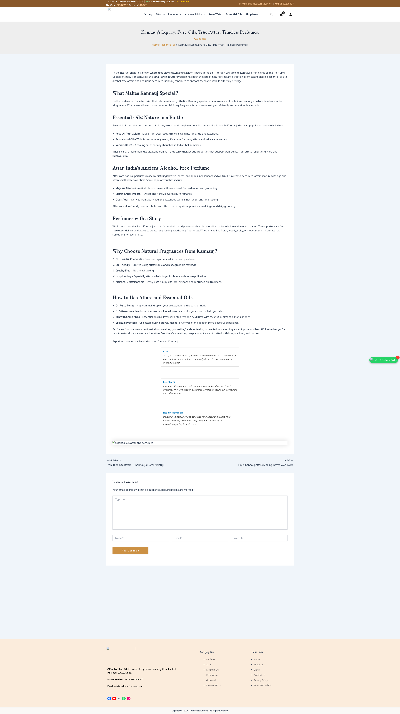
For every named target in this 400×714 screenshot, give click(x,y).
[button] (163, 14)
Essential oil (169, 382)
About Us (258, 664)
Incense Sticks (193, 14)
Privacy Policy (261, 680)
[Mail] (119, 698)
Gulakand (211, 680)
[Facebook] (109, 698)
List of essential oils (173, 412)
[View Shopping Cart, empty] (281, 14)
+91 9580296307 (284, 3)
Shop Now (251, 14)
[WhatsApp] (124, 698)
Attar (158, 14)
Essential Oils (234, 14)
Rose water (215, 14)
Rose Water (212, 675)
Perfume (173, 14)
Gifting (148, 14)
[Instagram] (128, 698)
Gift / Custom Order (386, 359)
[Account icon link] (291, 14)
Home (257, 659)
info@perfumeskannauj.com (256, 3)
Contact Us (259, 675)
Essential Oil (212, 669)
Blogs (257, 669)
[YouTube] (114, 698)
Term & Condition (263, 685)
